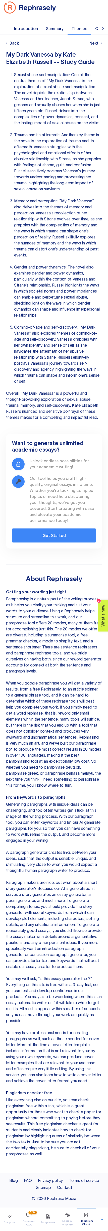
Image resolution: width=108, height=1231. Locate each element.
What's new (101, 613)
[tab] (9, 1219)
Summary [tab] (55, 28)
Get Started (54, 535)
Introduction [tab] (26, 28)
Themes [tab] (79, 28)
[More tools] (102, 1219)
